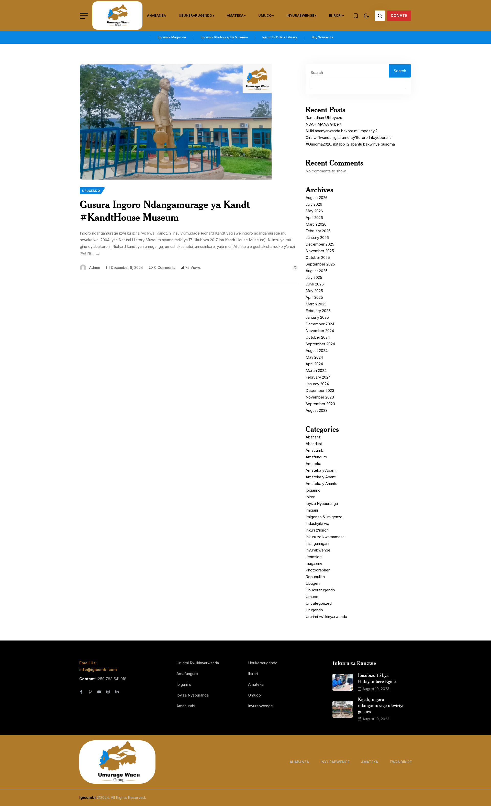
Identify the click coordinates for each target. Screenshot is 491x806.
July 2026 (314, 204)
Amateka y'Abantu (322, 476)
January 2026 (317, 237)
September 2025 (320, 264)
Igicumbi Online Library (279, 37)
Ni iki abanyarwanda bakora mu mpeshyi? (341, 130)
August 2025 (317, 270)
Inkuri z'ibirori (317, 530)
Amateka (235, 15)
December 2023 (320, 390)
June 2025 (315, 284)
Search (317, 72)
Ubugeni (313, 583)
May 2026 (314, 210)
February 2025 (318, 310)
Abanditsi (314, 443)
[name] (117, 15)
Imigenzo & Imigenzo (324, 516)
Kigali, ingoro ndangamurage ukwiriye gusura (381, 705)
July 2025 (314, 277)
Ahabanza (156, 15)
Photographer (318, 570)
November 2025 (320, 250)
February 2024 (318, 377)
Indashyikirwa (317, 523)
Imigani (312, 510)
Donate (399, 15)
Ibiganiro (313, 490)
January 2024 (317, 383)
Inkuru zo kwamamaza (325, 536)
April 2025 (314, 297)
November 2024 (320, 330)
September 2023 (320, 403)
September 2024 (320, 343)
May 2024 (314, 357)
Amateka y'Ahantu (321, 483)
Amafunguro (316, 457)
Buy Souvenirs (322, 37)
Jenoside (314, 556)
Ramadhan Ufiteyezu (324, 117)
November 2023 (320, 397)
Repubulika (315, 576)
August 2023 (317, 410)
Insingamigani (317, 543)
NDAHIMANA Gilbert (323, 124)
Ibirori (335, 15)
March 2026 (316, 224)
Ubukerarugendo (195, 15)
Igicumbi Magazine (172, 37)
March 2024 (316, 370)
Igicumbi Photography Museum (224, 37)
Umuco (265, 15)
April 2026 (314, 217)
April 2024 (314, 363)
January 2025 (317, 317)
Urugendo (314, 610)
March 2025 (316, 304)
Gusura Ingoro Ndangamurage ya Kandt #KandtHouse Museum (165, 210)
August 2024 (317, 350)
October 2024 (318, 337)
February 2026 (318, 230)
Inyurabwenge (300, 15)
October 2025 (318, 257)
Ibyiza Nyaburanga (322, 503)
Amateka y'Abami (321, 470)
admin (94, 267)
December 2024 (320, 324)
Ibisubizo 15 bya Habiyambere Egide (377, 678)
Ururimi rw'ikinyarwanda (326, 616)
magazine (314, 563)
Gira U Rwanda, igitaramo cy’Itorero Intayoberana (349, 137)
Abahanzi (313, 437)
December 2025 (320, 244)
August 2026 (317, 197)
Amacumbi (315, 450)
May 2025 (314, 290)
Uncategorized (319, 603)
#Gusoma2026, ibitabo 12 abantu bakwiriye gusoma (350, 144)
